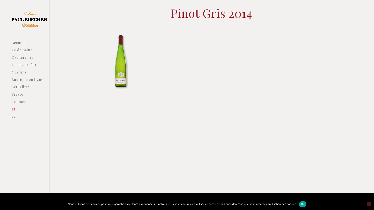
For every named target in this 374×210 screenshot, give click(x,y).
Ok (302, 204)
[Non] (369, 204)
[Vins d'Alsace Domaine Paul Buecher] (30, 19)
